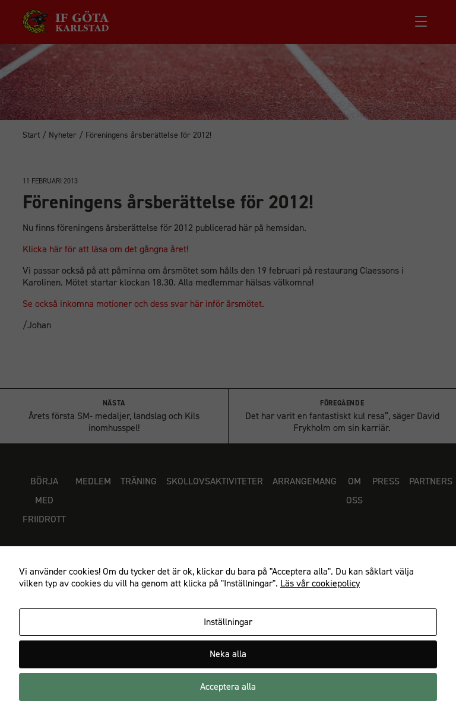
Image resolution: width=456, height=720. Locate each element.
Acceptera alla (228, 686)
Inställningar (228, 622)
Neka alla (228, 654)
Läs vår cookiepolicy (320, 583)
